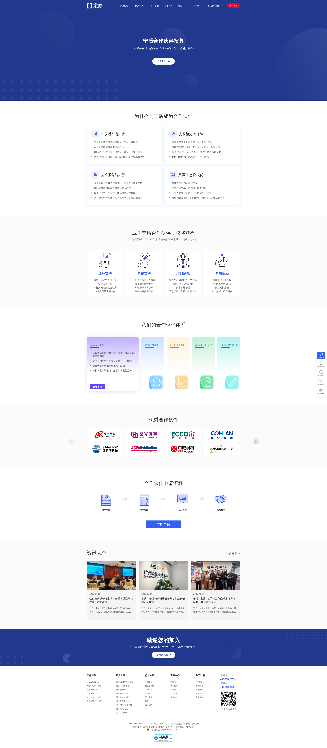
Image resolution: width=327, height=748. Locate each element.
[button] (256, 441)
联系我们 (199, 693)
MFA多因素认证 (93, 682)
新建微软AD (121, 689)
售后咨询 (321, 393)
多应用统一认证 (122, 693)
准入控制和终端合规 (124, 705)
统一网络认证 (92, 689)
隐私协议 (180, 727)
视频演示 (174, 682)
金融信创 (148, 682)
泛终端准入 (91, 693)
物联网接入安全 (122, 708)
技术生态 (174, 697)
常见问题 (174, 689)
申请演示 (321, 375)
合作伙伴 (168, 5)
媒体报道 (199, 689)
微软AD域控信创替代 (124, 682)
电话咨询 (321, 366)
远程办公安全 (121, 712)
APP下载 (173, 693)
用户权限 (189, 727)
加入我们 (199, 685)
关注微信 (321, 384)
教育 (147, 701)
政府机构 (148, 705)
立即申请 (97, 386)
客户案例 (154, 5)
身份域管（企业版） (95, 701)
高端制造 (148, 689)
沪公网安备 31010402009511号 (165, 730)
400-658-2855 (227, 679)
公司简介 (199, 682)
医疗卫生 (148, 697)
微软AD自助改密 (122, 685)
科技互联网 (149, 685)
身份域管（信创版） (95, 697)
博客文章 (174, 685)
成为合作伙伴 (163, 61)
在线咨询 (321, 357)
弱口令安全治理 (122, 697)
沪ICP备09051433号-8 (160, 723)
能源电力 (148, 693)
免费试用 (233, 5)
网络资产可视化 (122, 701)
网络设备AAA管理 (94, 685)
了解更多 (233, 553)
